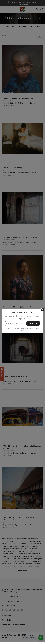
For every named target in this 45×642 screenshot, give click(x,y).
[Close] (42, 309)
